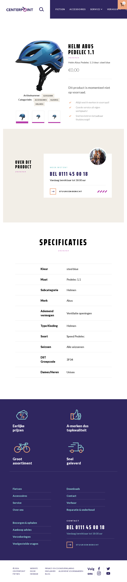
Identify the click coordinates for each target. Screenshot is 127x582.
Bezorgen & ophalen (25, 522)
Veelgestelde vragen (25, 543)
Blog (47, 574)
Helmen (39, 104)
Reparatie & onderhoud (81, 509)
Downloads (73, 488)
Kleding (54, 100)
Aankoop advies (22, 529)
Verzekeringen (22, 536)
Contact (71, 495)
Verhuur (112, 9)
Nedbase (34, 574)
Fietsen (60, 9)
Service (95, 9)
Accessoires (78, 9)
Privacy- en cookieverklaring (59, 568)
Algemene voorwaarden (71, 571)
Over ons (18, 509)
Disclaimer (50, 571)
